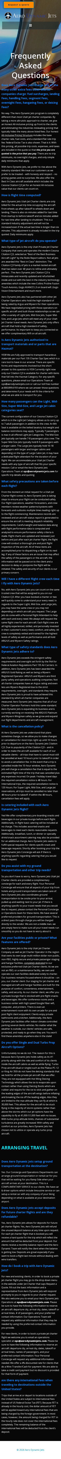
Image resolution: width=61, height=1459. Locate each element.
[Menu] (30, 25)
